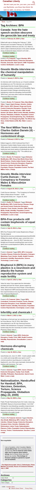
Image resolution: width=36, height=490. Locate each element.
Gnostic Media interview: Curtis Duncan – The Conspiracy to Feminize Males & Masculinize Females (16, 180)
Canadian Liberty (11, 1)
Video (3, 104)
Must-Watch (29, 102)
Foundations (5, 110)
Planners (4, 428)
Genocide (10, 62)
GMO (23, 110)
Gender (12, 110)
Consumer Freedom (15, 301)
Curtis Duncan (18, 204)
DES (11, 106)
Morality (25, 112)
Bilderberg (12, 420)
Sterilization (10, 64)
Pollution (17, 114)
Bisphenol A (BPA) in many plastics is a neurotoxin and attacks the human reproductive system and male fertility (18, 271)
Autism (29, 104)
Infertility (13, 210)
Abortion (24, 58)
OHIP (25, 62)
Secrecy (3, 430)
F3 (8, 58)
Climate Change (12, 422)
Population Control (27, 114)
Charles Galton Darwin (18, 161)
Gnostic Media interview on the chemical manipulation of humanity (17, 72)
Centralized (4, 301)
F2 (13, 102)
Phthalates (10, 114)
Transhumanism (17, 430)
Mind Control (18, 112)
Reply (12, 169)
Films (23, 102)
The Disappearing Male (16, 119)
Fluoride (3, 62)
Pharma (3, 114)
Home (3, 21)
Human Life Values (7, 112)
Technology (5, 260)
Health (28, 110)
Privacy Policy (29, 488)
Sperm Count (29, 374)
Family (10, 337)
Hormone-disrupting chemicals (13, 347)
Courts (25, 301)
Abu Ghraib (4, 420)
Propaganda (5, 116)
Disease (16, 106)
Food (29, 108)
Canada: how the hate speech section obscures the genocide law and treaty (18, 32)
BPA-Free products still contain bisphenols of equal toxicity (18, 222)
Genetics (18, 110)
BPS (23, 252)
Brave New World (19, 159)
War (20, 121)
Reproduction (14, 212)
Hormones (4, 165)
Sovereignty (20, 307)
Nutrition (32, 112)
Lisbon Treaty (14, 426)
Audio (9, 202)
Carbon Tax (24, 420)
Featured (12, 58)
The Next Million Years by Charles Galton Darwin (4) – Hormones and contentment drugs (18, 131)
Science (27, 258)
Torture (9, 430)
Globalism (23, 303)
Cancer (6, 106)
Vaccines (27, 430)
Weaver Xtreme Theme (17, 488)
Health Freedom (28, 256)
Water (24, 121)
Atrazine (23, 104)
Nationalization (24, 426)
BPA (29, 58)
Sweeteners (4, 119)
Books (9, 102)
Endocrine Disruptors (25, 60)
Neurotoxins (22, 305)
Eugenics (29, 163)
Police (9, 428)
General (9, 252)
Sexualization (21, 339)
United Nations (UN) (11, 121)
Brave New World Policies (9, 60)
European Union (6, 424)
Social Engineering (16, 116)
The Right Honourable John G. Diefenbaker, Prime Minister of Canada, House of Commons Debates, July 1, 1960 (18, 466)
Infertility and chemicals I (16, 312)
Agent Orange (15, 104)
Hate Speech (18, 62)
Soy (24, 116)
